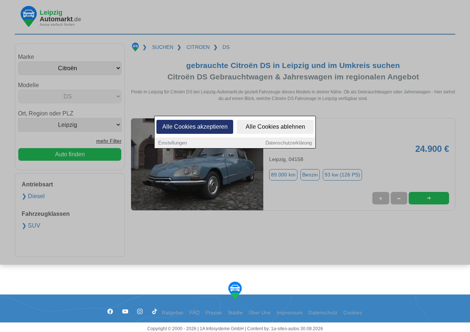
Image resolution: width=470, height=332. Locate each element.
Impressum (289, 312)
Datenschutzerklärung (288, 143)
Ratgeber (173, 312)
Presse (214, 312)
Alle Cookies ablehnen (275, 127)
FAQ (194, 312)
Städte (235, 312)
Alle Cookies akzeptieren (195, 127)
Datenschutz (322, 312)
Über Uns (260, 312)
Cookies (352, 312)
